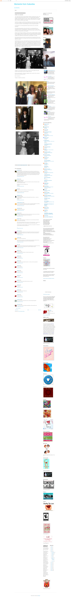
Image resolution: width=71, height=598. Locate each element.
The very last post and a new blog (48, 175)
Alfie (44, 178)
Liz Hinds (18, 237)
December (53, 552)
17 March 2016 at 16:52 (20, 247)
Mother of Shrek (46, 207)
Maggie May (18, 195)
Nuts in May (45, 163)
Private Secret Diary (47, 154)
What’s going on (46, 138)
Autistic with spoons (46, 208)
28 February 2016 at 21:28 (20, 192)
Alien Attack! (49, 99)
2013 (51, 564)
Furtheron (18, 218)
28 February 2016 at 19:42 (20, 186)
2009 (51, 569)
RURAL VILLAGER (46, 192)
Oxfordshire (18, 208)
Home (15, 10)
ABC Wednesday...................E (51, 106)
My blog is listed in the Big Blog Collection (48, 278)
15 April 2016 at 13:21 (20, 272)
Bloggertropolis (46, 183)
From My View (46, 215)
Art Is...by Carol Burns (47, 160)
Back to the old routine (51, 85)
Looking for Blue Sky (20, 202)
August (53, 554)
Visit (46, 294)
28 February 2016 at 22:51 (20, 210)
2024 (51, 546)
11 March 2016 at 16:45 (20, 234)
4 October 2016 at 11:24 (20, 306)
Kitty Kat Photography (47, 177)
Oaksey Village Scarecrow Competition (48, 193)
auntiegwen (18, 170)
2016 (51, 551)
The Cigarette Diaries (47, 198)
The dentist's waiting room (51, 94)
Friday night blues (46, 81)
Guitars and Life (46, 134)
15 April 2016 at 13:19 (20, 253)
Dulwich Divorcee (46, 140)
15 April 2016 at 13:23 (20, 277)
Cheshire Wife (46, 129)
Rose (17, 244)
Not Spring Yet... (46, 158)
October (53, 553)
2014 (51, 563)
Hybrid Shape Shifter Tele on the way (48, 135)
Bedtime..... (49, 111)
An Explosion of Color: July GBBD (48, 152)
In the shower (49, 76)
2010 (51, 568)
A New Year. (49, 116)
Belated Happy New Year (51, 70)
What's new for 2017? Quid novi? (48, 169)
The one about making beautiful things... (49, 172)
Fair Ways (45, 205)
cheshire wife (19, 299)
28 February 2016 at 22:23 (20, 205)
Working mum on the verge (48, 180)
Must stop (45, 127)
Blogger (39, 595)
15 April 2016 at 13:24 (20, 287)
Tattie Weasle (46, 166)
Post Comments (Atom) (21, 311)
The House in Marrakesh (47, 195)
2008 (51, 570)
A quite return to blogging (47, 190)
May (52, 555)
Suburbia (18, 250)
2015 (51, 562)
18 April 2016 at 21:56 (20, 301)
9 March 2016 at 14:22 (20, 228)
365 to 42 (45, 189)
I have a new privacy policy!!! (47, 155)
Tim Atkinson (19, 304)
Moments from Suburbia (24, 4)
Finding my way (46, 132)
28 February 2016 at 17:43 (20, 176)
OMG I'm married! (52, 559)
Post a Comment (18, 308)
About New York (46, 157)
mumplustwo (46, 210)
